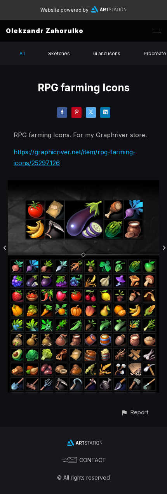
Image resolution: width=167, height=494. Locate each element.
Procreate (155, 53)
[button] (134, 412)
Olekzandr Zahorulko (45, 31)
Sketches (59, 53)
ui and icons (106, 53)
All (22, 53)
